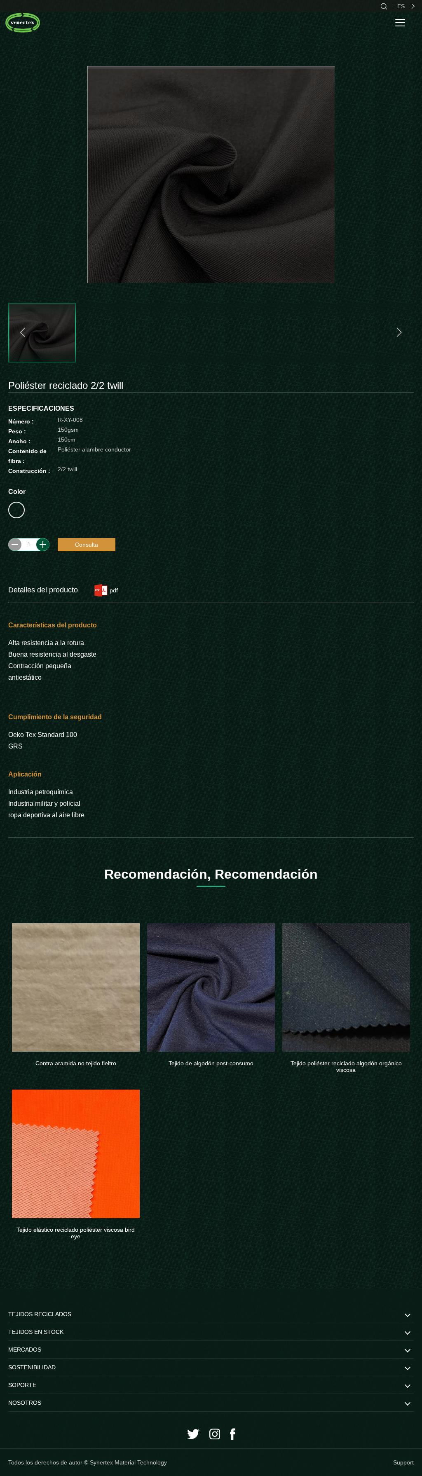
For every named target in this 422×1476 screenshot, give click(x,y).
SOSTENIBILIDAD (32, 1367)
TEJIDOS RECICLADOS (39, 1314)
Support (403, 1462)
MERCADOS (24, 1349)
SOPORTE (22, 1385)
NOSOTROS (24, 1402)
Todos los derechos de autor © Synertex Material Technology (87, 1462)
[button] (23, 332)
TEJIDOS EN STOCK (35, 1332)
